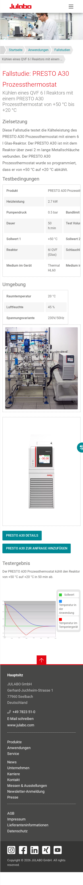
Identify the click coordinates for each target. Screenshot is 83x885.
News (12, 762)
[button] (29, 619)
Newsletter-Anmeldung (26, 791)
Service (13, 754)
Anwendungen (19, 748)
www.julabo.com (20, 725)
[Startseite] (20, 7)
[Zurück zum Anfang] (41, 660)
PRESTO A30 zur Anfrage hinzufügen (36, 548)
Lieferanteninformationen (27, 825)
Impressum (16, 819)
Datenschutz (17, 831)
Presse (12, 797)
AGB (10, 813)
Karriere (13, 774)
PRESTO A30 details (22, 535)
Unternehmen (18, 768)
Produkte (14, 742)
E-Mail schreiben (20, 719)
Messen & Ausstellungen (27, 785)
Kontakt (13, 780)
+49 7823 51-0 (23, 712)
